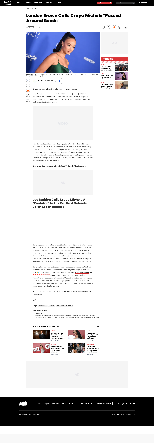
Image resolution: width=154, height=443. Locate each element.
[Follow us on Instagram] (123, 404)
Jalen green (51, 305)
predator (65, 144)
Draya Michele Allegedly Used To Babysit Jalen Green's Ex (64, 166)
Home (27, 8)
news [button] (102, 64)
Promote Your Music (104, 403)
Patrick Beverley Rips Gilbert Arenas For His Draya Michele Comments (57, 349)
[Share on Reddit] (114, 27)
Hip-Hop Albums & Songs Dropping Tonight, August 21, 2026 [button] (107, 86)
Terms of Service (24, 414)
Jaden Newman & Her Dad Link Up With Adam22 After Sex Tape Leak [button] (107, 77)
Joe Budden (42, 199)
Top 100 (29, 3)
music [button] (103, 82)
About (113, 414)
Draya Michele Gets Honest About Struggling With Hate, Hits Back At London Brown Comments (93, 349)
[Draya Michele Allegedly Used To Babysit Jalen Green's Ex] (76, 334)
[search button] (133, 3)
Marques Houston (82, 272)
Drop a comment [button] (105, 3)
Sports (53, 331)
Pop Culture (34, 8)
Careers (127, 414)
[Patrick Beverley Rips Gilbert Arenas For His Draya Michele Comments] (41, 348)
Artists (57, 3)
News (19, 3)
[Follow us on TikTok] (130, 404)
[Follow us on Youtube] (134, 404)
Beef (58, 305)
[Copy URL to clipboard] (120, 27)
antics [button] (103, 73)
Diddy (68, 270)
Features (38, 3)
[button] (121, 67)
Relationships (91, 344)
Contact (120, 414)
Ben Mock (31, 26)
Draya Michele (42, 305)
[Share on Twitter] (109, 27)
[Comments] (126, 27)
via (34, 300)
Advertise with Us (86, 403)
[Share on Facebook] (103, 27)
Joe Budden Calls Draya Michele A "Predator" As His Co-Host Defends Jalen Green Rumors (57, 335)
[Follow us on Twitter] (126, 404)
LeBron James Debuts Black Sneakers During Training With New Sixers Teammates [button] (107, 68)
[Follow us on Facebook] (119, 404)
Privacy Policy (36, 414)
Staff (133, 414)
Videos (49, 3)
